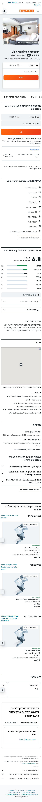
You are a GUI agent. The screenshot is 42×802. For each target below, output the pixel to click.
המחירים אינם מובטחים (28, 763)
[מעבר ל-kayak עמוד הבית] (26, 11)
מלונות (22, 790)
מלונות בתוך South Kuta (27, 739)
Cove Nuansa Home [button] (32, 548)
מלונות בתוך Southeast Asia (29, 794)
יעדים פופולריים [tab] (11, 723)
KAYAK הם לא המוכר (30, 770)
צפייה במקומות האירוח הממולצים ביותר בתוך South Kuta (9, 618)
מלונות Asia (13, 790)
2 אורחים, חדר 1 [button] (30, 71)
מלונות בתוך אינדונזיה (29, 792)
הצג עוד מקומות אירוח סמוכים (9, 516)
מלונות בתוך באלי (15, 792)
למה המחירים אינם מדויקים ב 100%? (24, 778)
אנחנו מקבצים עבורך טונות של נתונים (23, 774)
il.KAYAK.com (30, 790)
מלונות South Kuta (12, 794)
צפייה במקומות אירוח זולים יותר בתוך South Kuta (9, 567)
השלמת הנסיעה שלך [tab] (29, 723)
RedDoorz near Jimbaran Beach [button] (28, 599)
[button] (2, 3)
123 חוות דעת (15, 55)
